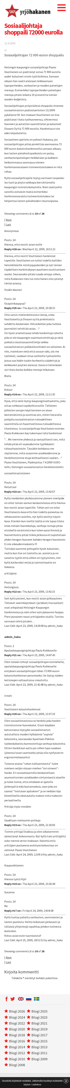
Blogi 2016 (17, 1041)
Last (8, 224)
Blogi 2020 (17, 1029)
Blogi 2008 (17, 1065)
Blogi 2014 (17, 1047)
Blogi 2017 (39, 1035)
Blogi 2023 (39, 1017)
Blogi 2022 (17, 1023)
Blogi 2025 (39, 1011)
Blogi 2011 (39, 1053)
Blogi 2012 (17, 1053)
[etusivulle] (27, 10)
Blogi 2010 (17, 1059)
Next (9, 220)
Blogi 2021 (39, 1023)
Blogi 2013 (39, 1047)
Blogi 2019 (39, 1029)
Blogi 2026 (17, 1011)
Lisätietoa (36, 1084)
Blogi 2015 (39, 1041)
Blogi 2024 (17, 1017)
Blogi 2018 (17, 1035)
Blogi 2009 (39, 1059)
